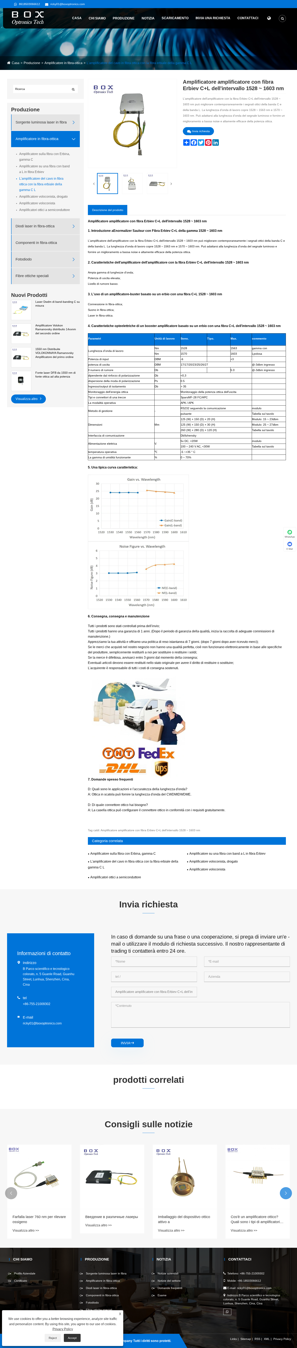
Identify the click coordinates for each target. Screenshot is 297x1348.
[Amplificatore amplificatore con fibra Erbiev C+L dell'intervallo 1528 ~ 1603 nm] (107, 183)
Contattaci (247, 18)
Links (233, 1339)
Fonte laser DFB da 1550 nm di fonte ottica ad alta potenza (55, 374)
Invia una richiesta (213, 18)
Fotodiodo (24, 259)
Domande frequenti (170, 1288)
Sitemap (245, 1339)
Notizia (148, 18)
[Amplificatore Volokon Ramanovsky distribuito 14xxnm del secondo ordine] (21, 333)
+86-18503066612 (249, 1280)
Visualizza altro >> (26, 1225)
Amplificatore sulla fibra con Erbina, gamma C (44, 156)
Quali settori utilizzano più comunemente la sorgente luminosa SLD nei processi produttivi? (252, 1220)
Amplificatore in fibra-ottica (63, 63)
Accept (72, 1338)
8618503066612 (29, 4)
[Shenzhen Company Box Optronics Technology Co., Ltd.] (28, 18)
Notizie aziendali (168, 1273)
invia (127, 1043)
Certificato (20, 1280)
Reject (53, 1338)
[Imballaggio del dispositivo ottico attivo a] (112, 1177)
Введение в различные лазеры (39, 1217)
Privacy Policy (282, 1339)
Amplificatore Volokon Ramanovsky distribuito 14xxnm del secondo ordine (55, 329)
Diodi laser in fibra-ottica (35, 226)
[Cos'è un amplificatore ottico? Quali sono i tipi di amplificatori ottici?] (185, 1177)
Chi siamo (97, 18)
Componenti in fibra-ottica (36, 243)
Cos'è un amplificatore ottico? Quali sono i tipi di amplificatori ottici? (182, 1220)
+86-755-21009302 (36, 1004)
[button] (11, 1193)
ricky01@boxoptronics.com (67, 4)
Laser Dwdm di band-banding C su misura (57, 303)
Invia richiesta (201, 131)
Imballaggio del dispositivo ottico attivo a (111, 1219)
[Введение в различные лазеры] (39, 1177)
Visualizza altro (27, 399)
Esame (162, 1295)
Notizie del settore (169, 1280)
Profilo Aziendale (24, 1273)
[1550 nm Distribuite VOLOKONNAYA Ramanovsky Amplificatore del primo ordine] (21, 357)
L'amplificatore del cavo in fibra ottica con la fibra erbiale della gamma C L (139, 63)
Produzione (124, 18)
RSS (257, 1339)
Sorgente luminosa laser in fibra (41, 122)
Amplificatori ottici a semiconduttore (44, 210)
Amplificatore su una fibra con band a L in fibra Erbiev (44, 169)
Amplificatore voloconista (37, 203)
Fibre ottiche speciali (32, 276)
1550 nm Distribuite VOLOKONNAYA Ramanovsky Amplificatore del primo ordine (54, 353)
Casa (77, 18)
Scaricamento (175, 18)
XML (267, 1339)
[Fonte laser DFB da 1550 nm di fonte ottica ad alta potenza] (21, 380)
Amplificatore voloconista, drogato (43, 196)
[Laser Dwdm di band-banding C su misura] (21, 309)
